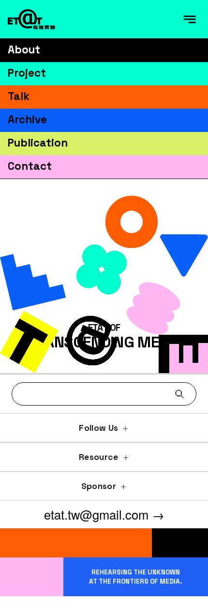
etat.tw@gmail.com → (104, 514)
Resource (99, 457)
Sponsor (98, 486)
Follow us (98, 428)
